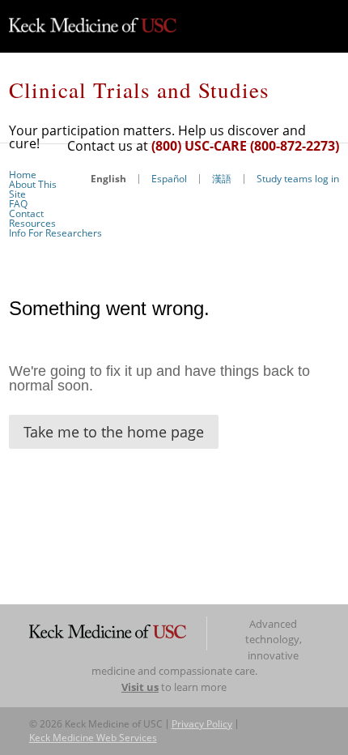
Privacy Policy (202, 724)
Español (169, 179)
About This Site (33, 189)
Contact (26, 213)
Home (22, 174)
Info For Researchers (55, 233)
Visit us (140, 687)
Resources (32, 223)
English (108, 179)
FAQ (18, 204)
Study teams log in (298, 179)
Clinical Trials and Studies (139, 90)
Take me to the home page (113, 431)
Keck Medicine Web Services (93, 737)
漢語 (221, 179)
